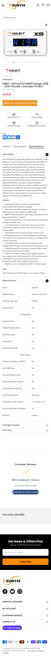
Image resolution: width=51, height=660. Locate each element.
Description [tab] (19, 146)
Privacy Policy (31, 651)
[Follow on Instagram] (12, 593)
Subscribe (25, 561)
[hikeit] (12, 70)
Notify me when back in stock (20, 103)
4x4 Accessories (10, 18)
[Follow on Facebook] (4, 593)
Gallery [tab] (6, 146)
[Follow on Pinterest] (19, 593)
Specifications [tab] (36, 146)
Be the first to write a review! (25, 492)
